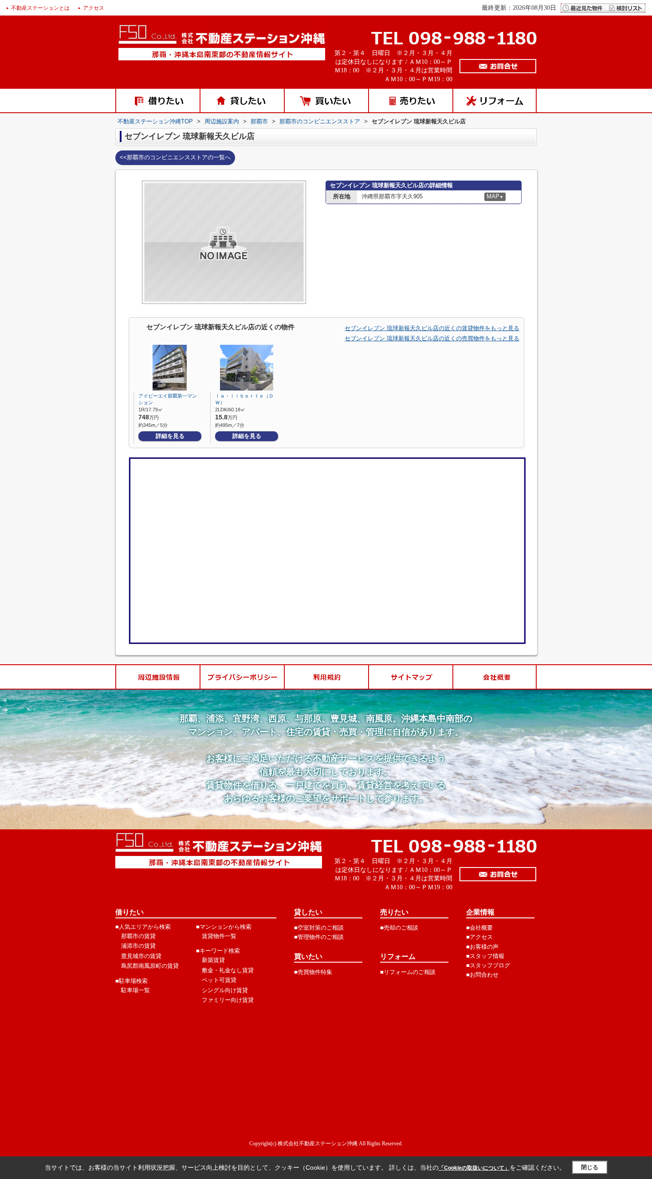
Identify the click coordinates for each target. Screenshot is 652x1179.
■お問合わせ (482, 974)
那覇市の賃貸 (138, 936)
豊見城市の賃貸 (141, 956)
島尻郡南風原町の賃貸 (150, 965)
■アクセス (479, 937)
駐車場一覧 (135, 990)
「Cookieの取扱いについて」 (474, 1168)
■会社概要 (479, 927)
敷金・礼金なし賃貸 (228, 970)
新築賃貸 (213, 960)
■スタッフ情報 (485, 956)
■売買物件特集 (313, 972)
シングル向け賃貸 (225, 990)
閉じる (589, 1167)
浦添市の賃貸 (138, 945)
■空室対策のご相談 (319, 927)
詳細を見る (170, 436)
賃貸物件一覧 (219, 936)
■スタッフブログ (488, 965)
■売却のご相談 (399, 927)
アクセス (93, 8)
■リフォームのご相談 (408, 972)
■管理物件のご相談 (319, 937)
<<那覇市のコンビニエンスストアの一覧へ (175, 157)
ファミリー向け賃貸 (228, 1000)
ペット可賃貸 (219, 980)
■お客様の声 (482, 946)
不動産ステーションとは (40, 8)
